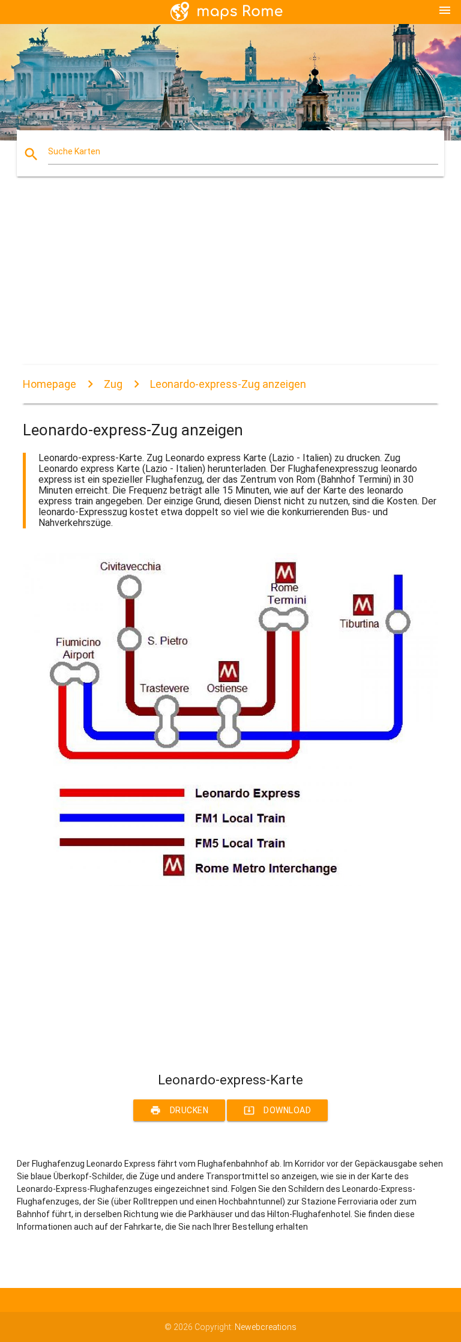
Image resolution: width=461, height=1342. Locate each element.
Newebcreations (266, 1327)
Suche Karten (74, 151)
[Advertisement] (230, 281)
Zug (113, 384)
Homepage (49, 384)
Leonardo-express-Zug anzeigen (228, 384)
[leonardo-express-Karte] (230, 883)
